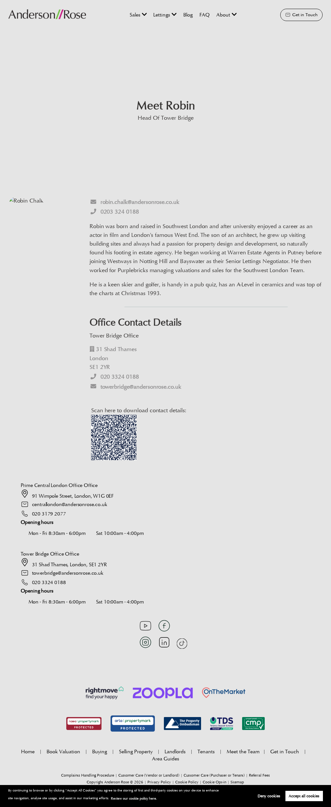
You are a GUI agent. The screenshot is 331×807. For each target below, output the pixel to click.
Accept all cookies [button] (304, 796)
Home (28, 751)
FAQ (204, 15)
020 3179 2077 (49, 514)
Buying (99, 751)
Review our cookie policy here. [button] (134, 798)
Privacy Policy (159, 782)
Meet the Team (243, 751)
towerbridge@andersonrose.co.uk (141, 386)
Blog (188, 15)
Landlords (175, 751)
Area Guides (165, 759)
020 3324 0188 (120, 376)
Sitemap (237, 782)
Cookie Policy (186, 782)
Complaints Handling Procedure (87, 775)
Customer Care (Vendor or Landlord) (148, 775)
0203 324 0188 (120, 211)
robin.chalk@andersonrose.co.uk (140, 202)
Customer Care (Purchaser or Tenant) (214, 775)
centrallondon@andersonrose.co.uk (69, 504)
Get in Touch (284, 751)
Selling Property (136, 751)
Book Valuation (63, 751)
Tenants (206, 751)
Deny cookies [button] (269, 796)
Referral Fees (259, 775)
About (223, 15)
